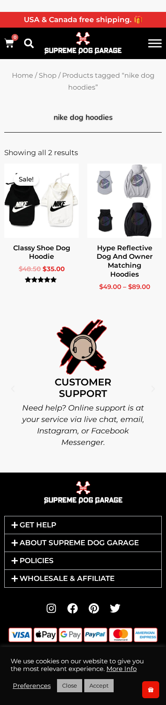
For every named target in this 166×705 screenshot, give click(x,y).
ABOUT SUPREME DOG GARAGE (79, 542)
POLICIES (37, 560)
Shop (48, 75)
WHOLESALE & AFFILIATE (67, 578)
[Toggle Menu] (155, 43)
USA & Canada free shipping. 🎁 (83, 19)
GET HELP (38, 525)
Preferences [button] (32, 686)
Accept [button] (99, 685)
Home (22, 75)
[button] (29, 43)
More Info (121, 669)
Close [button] (69, 685)
